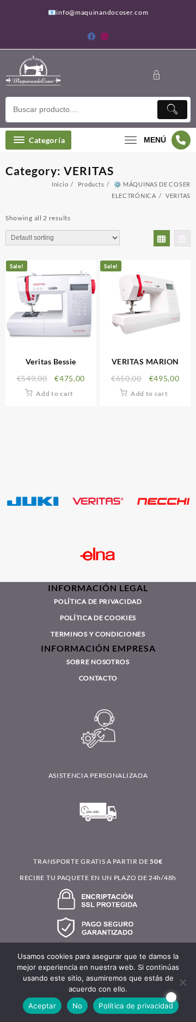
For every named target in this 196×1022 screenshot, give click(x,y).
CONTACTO (98, 678)
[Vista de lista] (182, 238)
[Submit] (172, 109)
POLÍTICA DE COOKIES (98, 618)
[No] (182, 982)
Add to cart (55, 393)
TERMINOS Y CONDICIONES (98, 634)
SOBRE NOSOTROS (98, 662)
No (77, 1005)
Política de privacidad (136, 1005)
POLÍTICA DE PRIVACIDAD (98, 601)
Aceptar (42, 1005)
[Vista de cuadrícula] (162, 238)
